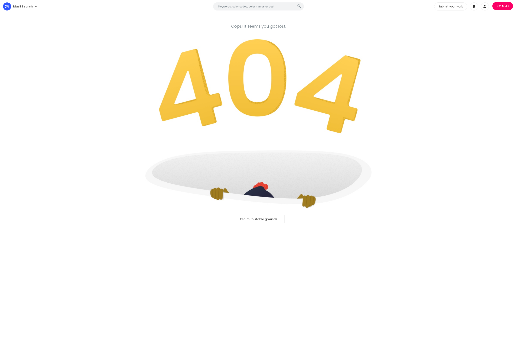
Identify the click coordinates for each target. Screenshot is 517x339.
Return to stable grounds (258, 219)
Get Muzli (502, 6)
